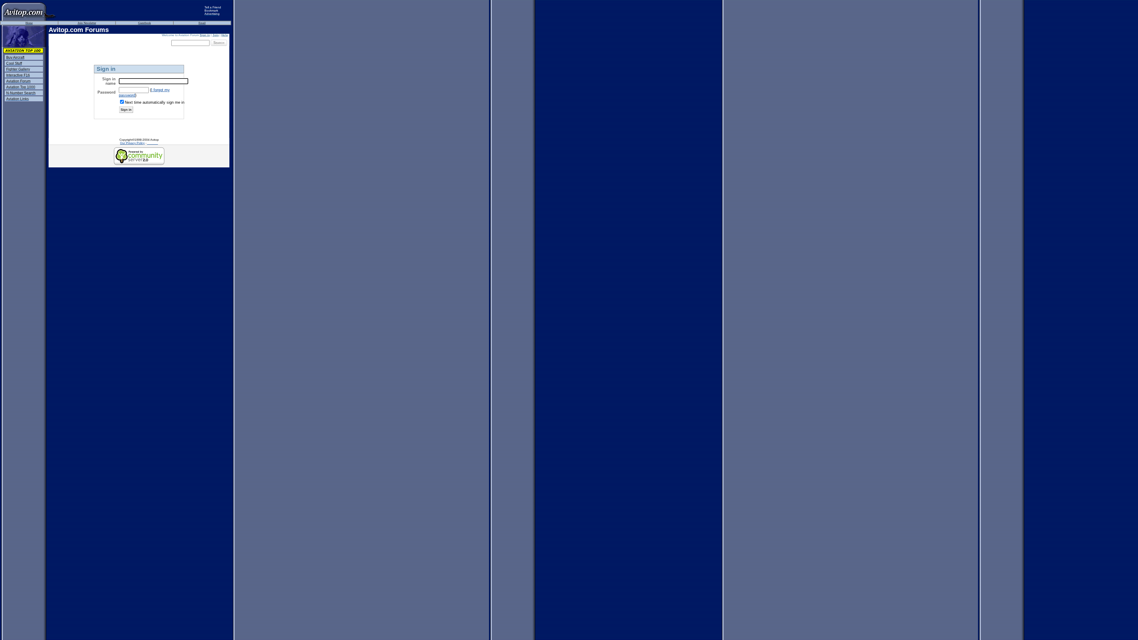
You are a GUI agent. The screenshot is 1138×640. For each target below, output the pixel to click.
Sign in (205, 35)
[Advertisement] (130, 10)
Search (218, 43)
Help (224, 35)
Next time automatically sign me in (154, 102)
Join (215, 35)
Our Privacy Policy (132, 143)
